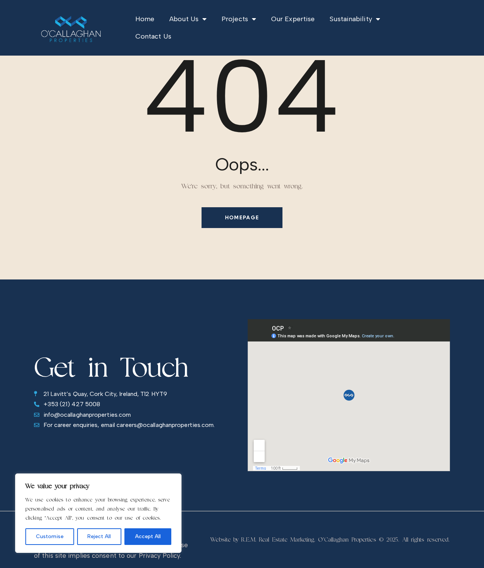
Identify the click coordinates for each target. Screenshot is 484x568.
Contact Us (153, 36)
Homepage (242, 217)
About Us (184, 19)
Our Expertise (293, 19)
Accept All (148, 536)
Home (144, 19)
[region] (98, 513)
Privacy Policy (159, 555)
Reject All (99, 536)
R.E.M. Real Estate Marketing (277, 539)
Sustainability (351, 19)
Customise (50, 536)
